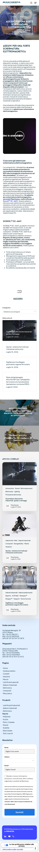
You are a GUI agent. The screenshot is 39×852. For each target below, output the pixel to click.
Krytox (5, 719)
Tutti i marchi (8, 733)
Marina (26, 543)
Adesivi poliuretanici (25, 592)
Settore (7, 757)
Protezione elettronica (13, 495)
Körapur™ (9, 599)
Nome (6, 747)
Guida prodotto (9, 671)
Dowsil (14, 17)
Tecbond (9, 547)
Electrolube (7, 731)
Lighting (17, 491)
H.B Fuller (15, 596)
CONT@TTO (27, 13)
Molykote (6, 717)
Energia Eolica (18, 543)
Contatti (6, 674)
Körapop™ (23, 596)
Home (5, 668)
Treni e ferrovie (26, 599)
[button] (35, 3)
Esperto (8, 596)
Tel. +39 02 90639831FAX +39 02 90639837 (11, 654)
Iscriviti (19, 812)
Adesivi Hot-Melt (11, 540)
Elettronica (23, 17)
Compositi (9, 543)
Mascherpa (23, 32)
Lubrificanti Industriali (11, 705)
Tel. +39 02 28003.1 (10, 634)
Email (6, 765)
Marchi (5, 679)
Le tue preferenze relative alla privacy (21, 845)
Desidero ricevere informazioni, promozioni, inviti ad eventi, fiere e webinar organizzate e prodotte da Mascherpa (18, 778)
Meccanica (7, 693)
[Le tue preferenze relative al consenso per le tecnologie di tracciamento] (35, 848)
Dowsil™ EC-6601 (10, 201)
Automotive (10, 488)
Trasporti (17, 599)
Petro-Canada (8, 722)
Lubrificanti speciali (11, 682)
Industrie (6, 677)
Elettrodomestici (26, 488)
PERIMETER (10, 831)
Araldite (6, 728)
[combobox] (19, 312)
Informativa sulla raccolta (13, 849)
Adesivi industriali (10, 685)
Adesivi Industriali (14, 13)
